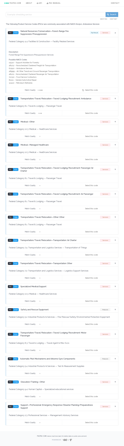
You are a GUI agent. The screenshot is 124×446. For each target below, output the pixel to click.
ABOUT (29, 3)
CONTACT (115, 3)
